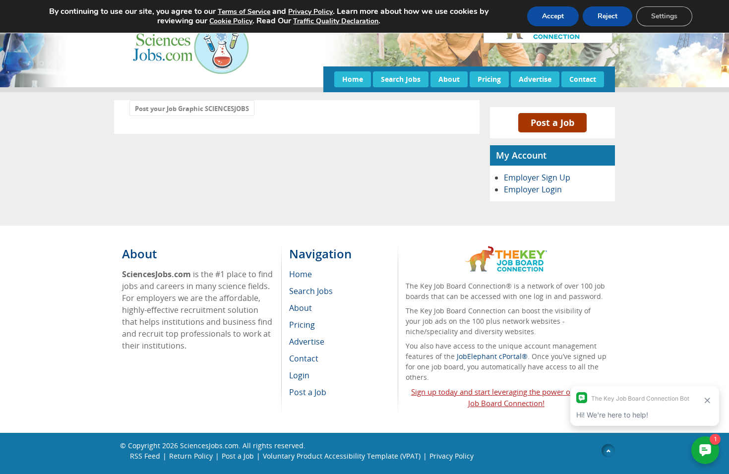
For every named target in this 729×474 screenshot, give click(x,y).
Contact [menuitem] (303, 358)
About (449, 79)
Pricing (489, 79)
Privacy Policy (451, 456)
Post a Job (552, 122)
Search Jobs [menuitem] (311, 291)
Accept (553, 16)
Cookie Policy (230, 21)
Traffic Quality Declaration (335, 21)
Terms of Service (244, 11)
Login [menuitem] (299, 375)
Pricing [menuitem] (302, 324)
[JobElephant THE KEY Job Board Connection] (506, 250)
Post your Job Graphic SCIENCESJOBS (192, 108)
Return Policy (191, 456)
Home (352, 79)
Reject (607, 16)
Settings (664, 16)
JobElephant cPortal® (492, 356)
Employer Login (533, 189)
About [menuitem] (300, 307)
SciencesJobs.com (209, 445)
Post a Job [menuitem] (307, 392)
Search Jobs (401, 79)
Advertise (535, 79)
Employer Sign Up (537, 177)
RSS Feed (145, 456)
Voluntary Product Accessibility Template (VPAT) (342, 456)
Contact (582, 79)
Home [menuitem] (300, 274)
